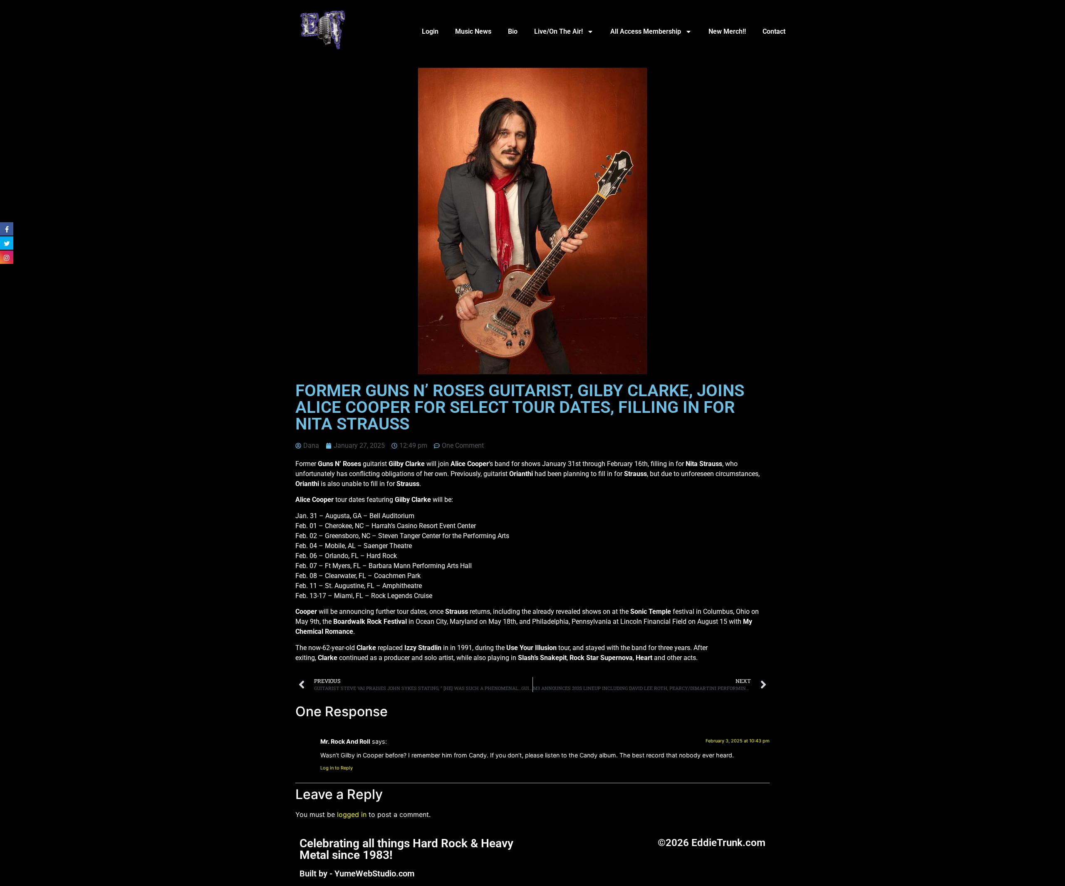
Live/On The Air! (558, 31)
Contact (774, 31)
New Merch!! (727, 31)
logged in (352, 814)
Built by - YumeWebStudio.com (357, 874)
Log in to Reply (336, 768)
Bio (513, 31)
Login (430, 31)
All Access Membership (645, 31)
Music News (473, 31)
